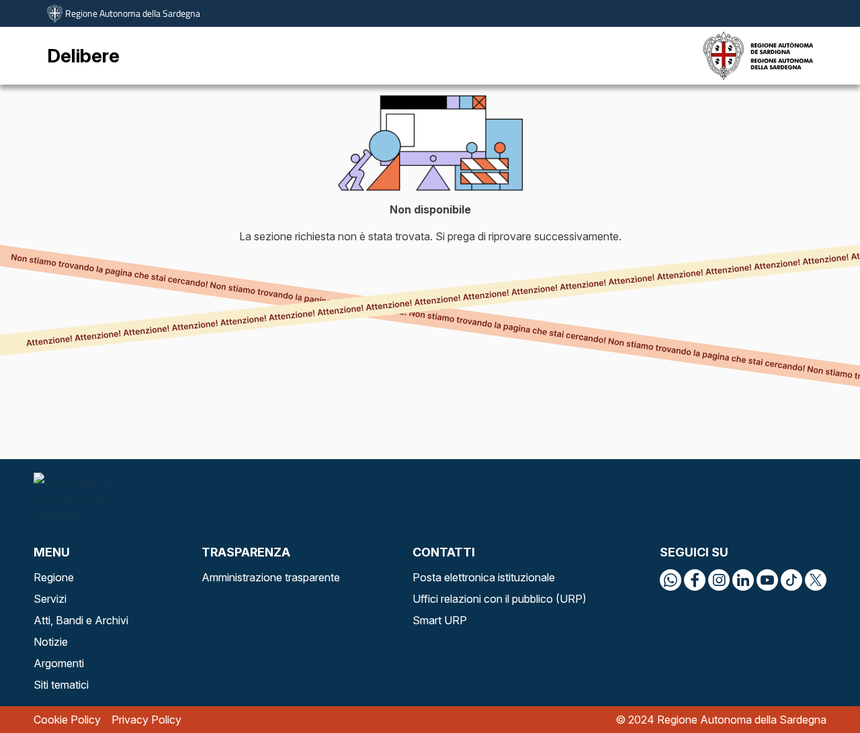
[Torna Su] (815, 688)
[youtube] (767, 580)
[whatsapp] (670, 580)
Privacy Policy (146, 719)
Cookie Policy (67, 719)
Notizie (51, 641)
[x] (816, 580)
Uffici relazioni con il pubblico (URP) (500, 598)
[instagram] (719, 580)
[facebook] (695, 580)
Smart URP (440, 620)
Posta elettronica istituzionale (484, 577)
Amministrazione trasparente (271, 577)
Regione (54, 577)
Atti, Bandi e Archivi (81, 620)
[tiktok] (791, 580)
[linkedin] (743, 580)
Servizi (50, 598)
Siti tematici (61, 684)
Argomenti (59, 663)
